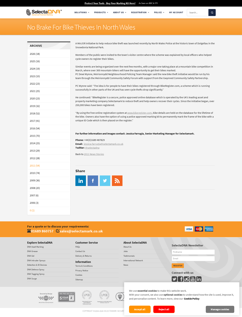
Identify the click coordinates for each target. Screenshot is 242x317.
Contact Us (80, 251)
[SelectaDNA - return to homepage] (44, 12)
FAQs (77, 246)
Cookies (78, 275)
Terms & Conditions (84, 265)
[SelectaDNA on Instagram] (187, 280)
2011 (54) (35, 166)
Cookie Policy (191, 298)
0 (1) (32, 210)
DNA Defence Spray (35, 269)
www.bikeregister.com (139, 113)
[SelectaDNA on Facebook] (181, 280)
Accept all (140, 309)
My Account (176, 12)
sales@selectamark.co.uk (81, 231)
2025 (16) (35, 61)
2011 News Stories (94, 154)
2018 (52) (35, 113)
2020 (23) (35, 98)
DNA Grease (32, 251)
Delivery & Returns (83, 255)
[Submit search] (212, 12)
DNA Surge (32, 278)
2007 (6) (34, 195)
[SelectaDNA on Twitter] (175, 280)
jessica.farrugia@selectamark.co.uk (103, 144)
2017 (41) (35, 121)
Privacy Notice (81, 270)
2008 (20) (35, 188)
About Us (118, 12)
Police (158, 12)
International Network (133, 260)
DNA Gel (30, 255)
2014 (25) (35, 143)
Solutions (80, 12)
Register (177, 265)
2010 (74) (35, 173)
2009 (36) (35, 180)
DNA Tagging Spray (35, 274)
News (125, 265)
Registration (139, 12)
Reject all (164, 309)
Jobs (125, 251)
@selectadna (92, 147)
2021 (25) (35, 91)
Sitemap (79, 279)
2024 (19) (35, 69)
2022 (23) (35, 84)
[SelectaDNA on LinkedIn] (199, 280)
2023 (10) (35, 76)
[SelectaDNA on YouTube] (193, 280)
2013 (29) (35, 151)
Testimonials (128, 255)
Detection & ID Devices (37, 265)
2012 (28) (35, 158)
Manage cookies (220, 309)
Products (100, 12)
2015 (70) (35, 136)
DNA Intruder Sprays (36, 260)
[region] (181, 298)
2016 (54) (35, 128)
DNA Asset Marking (35, 246)
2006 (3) (34, 203)
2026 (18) (35, 54)
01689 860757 (42, 231)
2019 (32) (35, 106)
